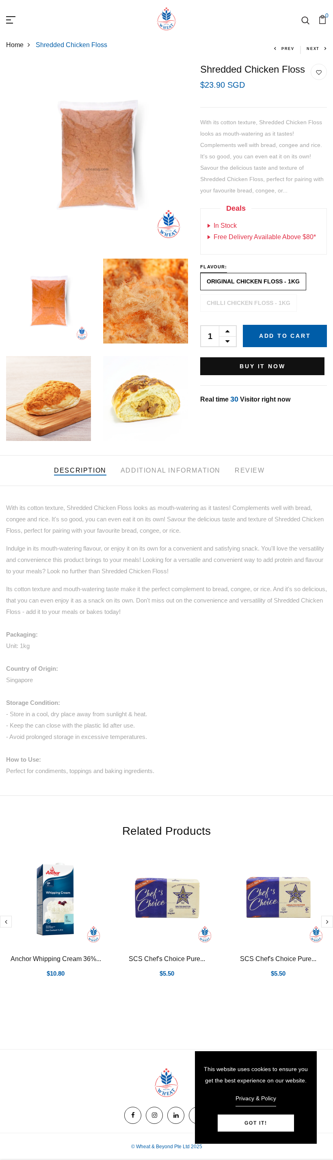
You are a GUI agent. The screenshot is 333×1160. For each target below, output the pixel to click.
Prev (287, 49)
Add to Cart (285, 336)
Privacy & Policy (256, 1098)
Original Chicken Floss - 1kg (253, 281)
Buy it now (262, 366)
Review (250, 470)
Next (313, 49)
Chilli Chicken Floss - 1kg (248, 303)
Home (15, 44)
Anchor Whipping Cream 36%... (56, 958)
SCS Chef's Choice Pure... (167, 958)
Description (80, 470)
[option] (55, 925)
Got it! (255, 1123)
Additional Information (171, 470)
